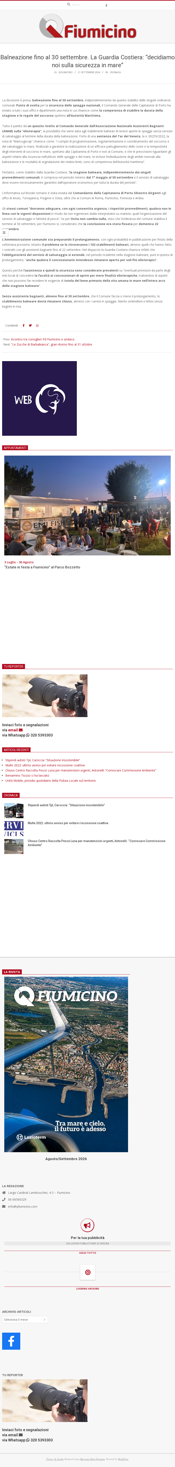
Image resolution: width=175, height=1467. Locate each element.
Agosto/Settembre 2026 (66, 1159)
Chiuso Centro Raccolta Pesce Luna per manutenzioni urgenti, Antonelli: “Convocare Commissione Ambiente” (80, 770)
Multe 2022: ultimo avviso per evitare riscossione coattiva (45, 765)
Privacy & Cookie (55, 1459)
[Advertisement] (87, 619)
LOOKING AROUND (87, 1288)
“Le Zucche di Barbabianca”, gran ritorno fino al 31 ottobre (51, 344)
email (13, 730)
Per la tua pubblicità (87, 1238)
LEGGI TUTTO (87, 1252)
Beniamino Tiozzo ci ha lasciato (27, 775)
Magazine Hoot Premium (92, 1459)
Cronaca (115, 72)
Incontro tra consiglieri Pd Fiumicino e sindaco (42, 339)
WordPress (123, 1459)
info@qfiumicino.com (22, 1206)
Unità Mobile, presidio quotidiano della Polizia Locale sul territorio (50, 781)
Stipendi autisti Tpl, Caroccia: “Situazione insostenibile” (42, 760)
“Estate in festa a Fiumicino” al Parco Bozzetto (42, 567)
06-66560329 (17, 1199)
